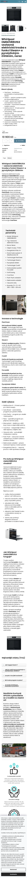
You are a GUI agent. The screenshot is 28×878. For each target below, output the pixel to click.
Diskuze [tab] (9, 158)
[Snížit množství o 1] (4, 141)
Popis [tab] (4, 158)
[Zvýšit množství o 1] (11, 141)
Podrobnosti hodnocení (8, 35)
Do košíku (21, 141)
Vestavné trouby (18, 148)
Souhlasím (13, 874)
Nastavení (13, 869)
